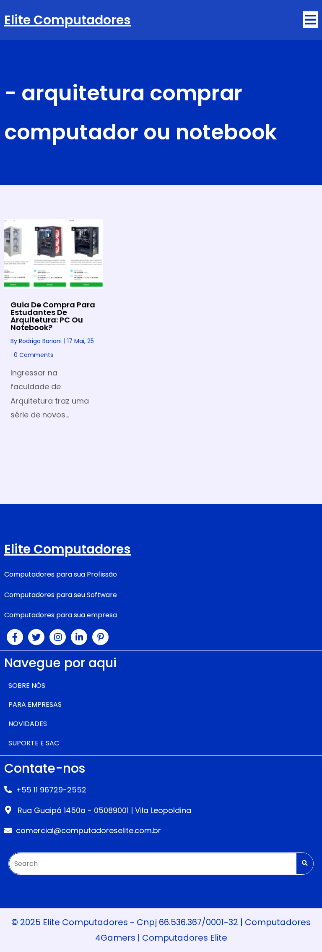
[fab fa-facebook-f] (15, 637)
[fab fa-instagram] (57, 637)
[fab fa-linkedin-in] (79, 637)
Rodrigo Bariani (40, 341)
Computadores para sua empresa (60, 615)
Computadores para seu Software (60, 595)
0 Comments (33, 355)
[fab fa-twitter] (36, 637)
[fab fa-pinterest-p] (100, 637)
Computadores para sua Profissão (60, 574)
